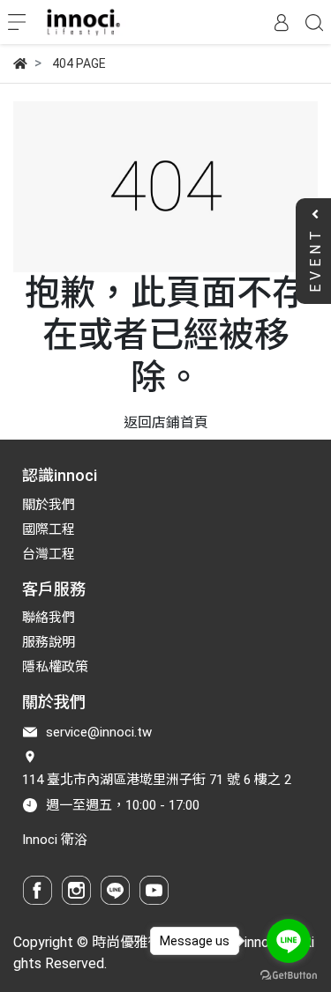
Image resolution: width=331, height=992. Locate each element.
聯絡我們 (48, 618)
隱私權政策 (55, 667)
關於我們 (48, 505)
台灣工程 (48, 554)
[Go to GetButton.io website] (288, 974)
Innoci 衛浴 (54, 840)
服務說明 (48, 642)
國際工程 (48, 529)
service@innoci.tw (99, 732)
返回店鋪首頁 (166, 422)
